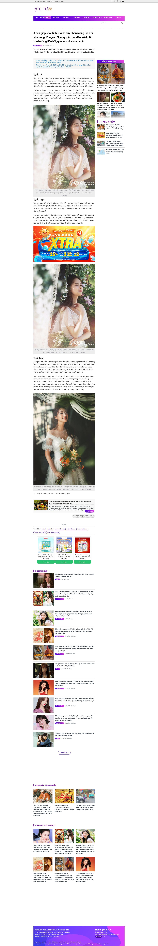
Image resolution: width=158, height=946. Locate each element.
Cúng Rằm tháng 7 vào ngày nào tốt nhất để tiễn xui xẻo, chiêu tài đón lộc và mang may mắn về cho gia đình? (70, 502)
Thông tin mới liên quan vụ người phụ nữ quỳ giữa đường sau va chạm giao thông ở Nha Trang (85, 807)
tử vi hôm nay (71, 529)
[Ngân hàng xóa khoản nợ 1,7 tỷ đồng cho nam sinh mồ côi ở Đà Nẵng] (118, 116)
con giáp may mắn (53, 532)
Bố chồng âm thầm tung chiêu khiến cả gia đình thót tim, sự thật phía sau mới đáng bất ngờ (74, 575)
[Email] (123, 1)
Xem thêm (90, 511)
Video (118, 17)
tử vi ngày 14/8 (40, 532)
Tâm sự (57, 579)
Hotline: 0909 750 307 (58, 1)
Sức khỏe (87, 17)
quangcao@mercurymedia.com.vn (109, 934)
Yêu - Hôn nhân (44, 17)
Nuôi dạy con (108, 17)
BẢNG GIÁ (98, 936)
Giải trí (65, 17)
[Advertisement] (88, 9)
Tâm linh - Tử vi (38, 45)
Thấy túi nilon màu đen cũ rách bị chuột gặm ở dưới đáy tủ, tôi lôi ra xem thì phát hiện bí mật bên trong (103, 107)
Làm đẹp (76, 17)
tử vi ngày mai (60, 529)
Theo (82, 516)
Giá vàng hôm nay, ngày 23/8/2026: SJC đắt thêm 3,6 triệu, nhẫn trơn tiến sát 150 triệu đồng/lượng (64, 808)
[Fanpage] (112, 1)
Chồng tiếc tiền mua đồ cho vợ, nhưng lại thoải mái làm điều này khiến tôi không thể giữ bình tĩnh (74, 665)
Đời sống (55, 17)
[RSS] (121, 1)
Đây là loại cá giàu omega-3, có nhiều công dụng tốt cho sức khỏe (117, 106)
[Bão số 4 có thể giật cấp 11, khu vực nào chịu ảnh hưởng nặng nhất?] (101, 151)
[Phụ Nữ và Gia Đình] (43, 9)
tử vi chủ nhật (83, 529)
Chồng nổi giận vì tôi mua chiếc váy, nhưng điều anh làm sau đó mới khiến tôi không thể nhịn (74, 734)
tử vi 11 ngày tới (47, 529)
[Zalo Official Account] (115, 1)
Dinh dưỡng (97, 17)
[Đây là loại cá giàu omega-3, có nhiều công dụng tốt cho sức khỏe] (118, 97)
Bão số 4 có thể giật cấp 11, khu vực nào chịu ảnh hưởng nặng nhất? (115, 151)
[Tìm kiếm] (122, 22)
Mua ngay (46, 562)
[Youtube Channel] (118, 1)
